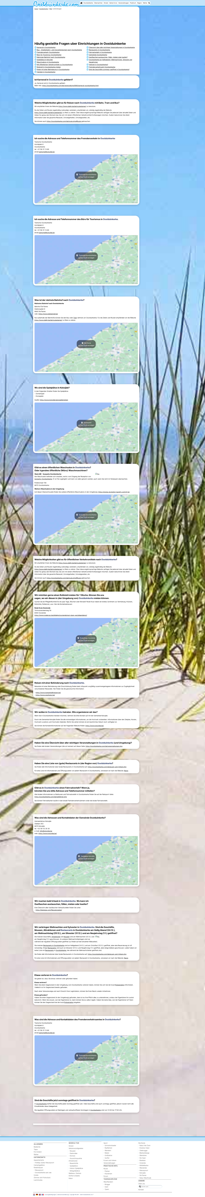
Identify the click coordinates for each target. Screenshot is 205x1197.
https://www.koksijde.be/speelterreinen (54, 400)
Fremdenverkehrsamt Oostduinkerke (102, 67)
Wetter (145, 3)
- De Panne (142, 1175)
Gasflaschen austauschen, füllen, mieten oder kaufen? (108, 57)
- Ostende (142, 1163)
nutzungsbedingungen (50, 1194)
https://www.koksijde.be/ (94, 726)
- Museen (72, 1151)
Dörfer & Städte (74, 1176)
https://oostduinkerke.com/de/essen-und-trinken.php (107, 767)
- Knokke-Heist (143, 1148)
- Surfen (106, 1158)
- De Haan (142, 1158)
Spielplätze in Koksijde (45, 60)
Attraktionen (56, 937)
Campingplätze (39, 1165)
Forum (106, 1176)
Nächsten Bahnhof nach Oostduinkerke (51, 57)
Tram (75, 318)
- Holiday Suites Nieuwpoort (44, 1163)
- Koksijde (142, 1173)
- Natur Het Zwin (144, 1145)
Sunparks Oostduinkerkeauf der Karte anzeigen (87, 516)
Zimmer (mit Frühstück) (42, 1177)
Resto (126, 771)
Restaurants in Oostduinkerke (99, 50)
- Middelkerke (143, 1165)
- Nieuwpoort (38, 1170)
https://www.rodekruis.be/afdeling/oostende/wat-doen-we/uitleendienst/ (60, 615)
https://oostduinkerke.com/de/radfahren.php (50, 797)
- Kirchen (72, 1156)
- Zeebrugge (142, 1150)
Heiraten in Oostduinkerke (46, 72)
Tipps (36, 1149)
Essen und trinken (110, 1160)
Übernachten (98, 3)
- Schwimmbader (110, 1145)
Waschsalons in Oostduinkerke (48, 62)
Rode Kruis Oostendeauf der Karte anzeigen (86, 639)
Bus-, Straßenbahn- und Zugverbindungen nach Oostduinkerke (59, 50)
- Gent (106, 1187)
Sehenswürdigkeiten (76, 1148)
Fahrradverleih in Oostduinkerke (100, 52)
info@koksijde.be (46, 831)
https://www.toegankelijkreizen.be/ (48, 693)
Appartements (39, 1160)
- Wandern (107, 1150)
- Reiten (106, 1153)
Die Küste (141, 1143)
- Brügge (107, 1184)
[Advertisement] (156, 55)
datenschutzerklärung (63, 1194)
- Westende (142, 1168)
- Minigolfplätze (74, 1171)
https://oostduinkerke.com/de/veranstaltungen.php (104, 746)
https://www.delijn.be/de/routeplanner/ (72, 106)
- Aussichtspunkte (75, 1158)
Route (106, 1168)
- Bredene (141, 1160)
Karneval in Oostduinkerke (46, 47)
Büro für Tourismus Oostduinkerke (49, 55)
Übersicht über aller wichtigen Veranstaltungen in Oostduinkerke (112, 47)
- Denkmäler (73, 1153)
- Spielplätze (73, 1166)
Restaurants (67, 930)
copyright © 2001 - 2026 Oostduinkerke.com (81, 1194)
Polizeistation (119, 985)
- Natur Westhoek (144, 1178)
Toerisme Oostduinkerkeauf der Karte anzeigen (87, 175)
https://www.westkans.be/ (45, 695)
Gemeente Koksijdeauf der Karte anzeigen (86, 857)
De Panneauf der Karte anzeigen (86, 344)
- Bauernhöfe (73, 1163)
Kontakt (141, 1189)
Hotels (36, 1175)
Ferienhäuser (38, 1167)
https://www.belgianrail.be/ (48, 314)
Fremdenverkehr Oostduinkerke (48, 52)
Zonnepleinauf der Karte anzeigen (86, 424)
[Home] (81, 3)
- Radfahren (108, 1148)
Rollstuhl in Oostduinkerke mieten (49, 67)
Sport (106, 1143)
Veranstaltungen (123, 3)
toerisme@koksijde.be (47, 152)
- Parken (107, 1171)
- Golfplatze (108, 1155)
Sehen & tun (113, 3)
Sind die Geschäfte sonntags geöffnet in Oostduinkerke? (109, 69)
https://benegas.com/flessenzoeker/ (49, 910)
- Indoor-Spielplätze (76, 1168)
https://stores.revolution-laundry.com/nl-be (114, 492)
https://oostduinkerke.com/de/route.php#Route (64, 121)
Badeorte (37, 1147)
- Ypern (106, 1189)
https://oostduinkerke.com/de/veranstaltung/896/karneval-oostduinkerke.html (70, 85)
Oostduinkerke (88, 3)
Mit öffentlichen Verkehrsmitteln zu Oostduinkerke (55, 64)
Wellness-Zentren (75, 1173)
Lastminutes (38, 1180)
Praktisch (133, 3)
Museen (67, 937)
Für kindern (38, 1152)
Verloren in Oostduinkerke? (98, 64)
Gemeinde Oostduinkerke (98, 55)
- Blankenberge (143, 1153)
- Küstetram (108, 1174)
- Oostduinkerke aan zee (42, 1172)
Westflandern (108, 1182)
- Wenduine (142, 1155)
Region (139, 3)
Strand (106, 3)
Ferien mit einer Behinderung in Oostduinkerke (53, 69)
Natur (71, 1178)
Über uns (141, 1184)
